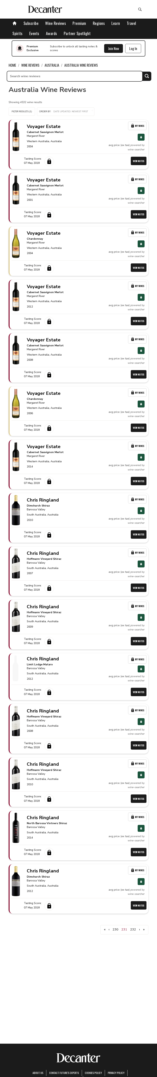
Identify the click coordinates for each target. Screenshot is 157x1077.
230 (115, 929)
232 (133, 929)
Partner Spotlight (77, 33)
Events (34, 33)
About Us (38, 1073)
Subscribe (31, 23)
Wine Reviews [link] (30, 65)
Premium (79, 23)
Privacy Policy (116, 1073)
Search (147, 76)
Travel (131, 23)
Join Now (113, 48)
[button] (65, 111)
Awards (51, 33)
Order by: (45, 111)
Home (12, 65)
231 (124, 929)
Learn (115, 23)
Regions (99, 23)
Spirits (17, 33)
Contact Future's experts (64, 1073)
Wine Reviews (55, 23)
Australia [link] (52, 65)
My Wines (139, 125)
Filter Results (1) (22, 111)
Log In (133, 48)
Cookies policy (93, 1073)
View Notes (138, 161)
